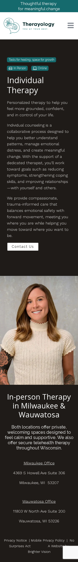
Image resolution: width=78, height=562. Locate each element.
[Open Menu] (71, 26)
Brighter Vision (39, 552)
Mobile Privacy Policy (48, 540)
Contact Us (23, 247)
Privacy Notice (15, 540)
